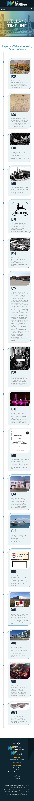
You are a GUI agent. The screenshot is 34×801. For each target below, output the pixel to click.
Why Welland (17, 768)
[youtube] (18, 743)
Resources (17, 774)
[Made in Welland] (17, 4)
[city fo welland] (16, 754)
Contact (17, 778)
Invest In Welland (13, 772)
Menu (3, 9)
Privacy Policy (13, 787)
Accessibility (21, 787)
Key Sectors (17, 770)
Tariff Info (17, 776)
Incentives (22, 772)
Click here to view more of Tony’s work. (17, 794)
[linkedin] (14, 743)
